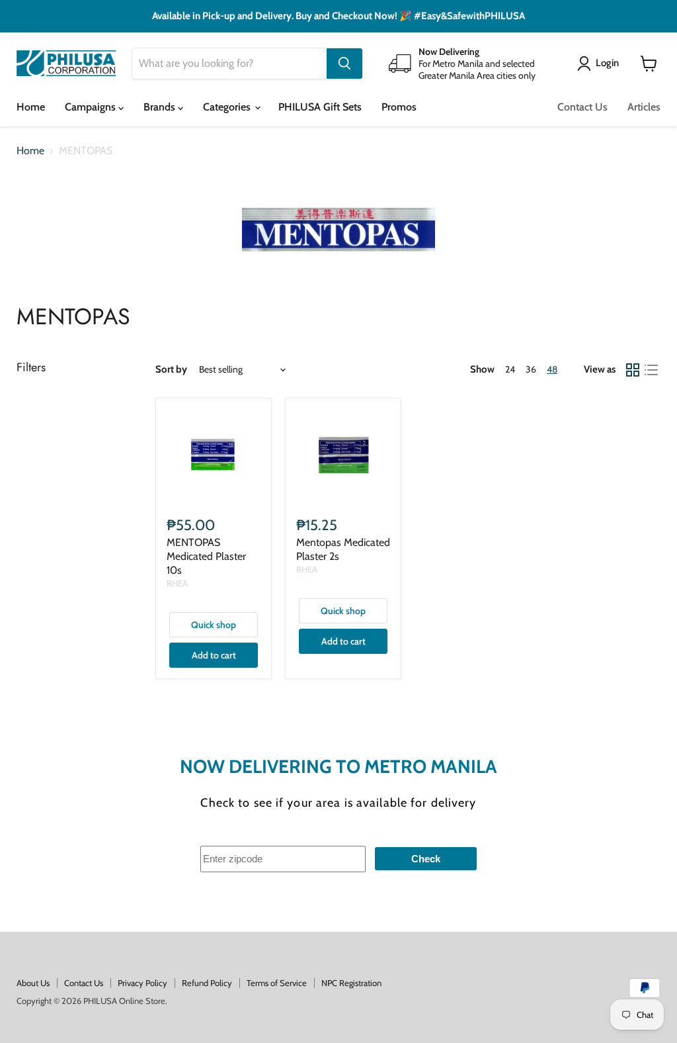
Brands (160, 107)
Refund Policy (207, 982)
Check (425, 858)
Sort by (171, 369)
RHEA (177, 583)
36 (531, 369)
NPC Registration (351, 982)
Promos (399, 107)
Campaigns (91, 107)
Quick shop (213, 625)
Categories (228, 107)
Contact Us (582, 107)
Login (607, 63)
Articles (643, 107)
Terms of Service (277, 982)
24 (510, 369)
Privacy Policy (142, 982)
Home (31, 107)
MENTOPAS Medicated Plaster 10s (206, 556)
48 (552, 369)
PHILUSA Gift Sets (320, 107)
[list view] (651, 370)
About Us (33, 982)
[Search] (344, 63)
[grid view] (632, 370)
